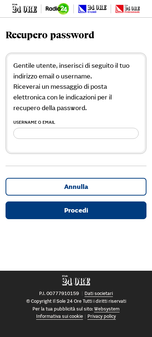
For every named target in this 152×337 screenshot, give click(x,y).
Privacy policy (101, 316)
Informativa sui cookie (59, 316)
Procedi (76, 210)
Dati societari (98, 293)
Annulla (76, 186)
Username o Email (34, 122)
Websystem (107, 309)
